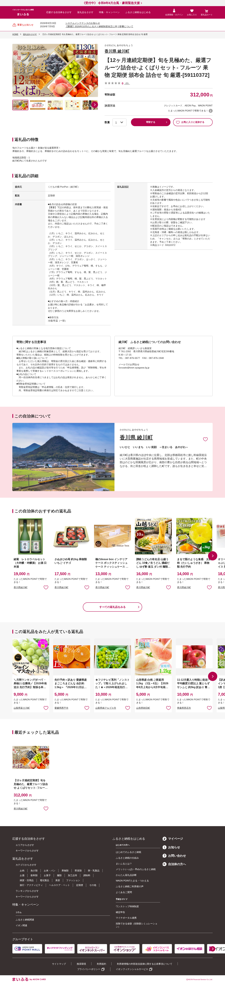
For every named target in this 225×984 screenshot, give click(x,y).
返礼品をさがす (85, 12)
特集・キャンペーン (109, 12)
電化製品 (44, 880)
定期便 (79, 885)
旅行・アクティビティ (31, 885)
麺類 (59, 875)
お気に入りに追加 (205, 439)
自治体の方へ (177, 864)
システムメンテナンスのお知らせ (82, 23)
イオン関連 (21, 925)
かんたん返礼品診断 (126, 875)
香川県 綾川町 (117, 51)
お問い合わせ (177, 855)
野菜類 (78, 870)
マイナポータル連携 (126, 917)
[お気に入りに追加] (205, 439)
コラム (19, 912)
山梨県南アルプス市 (105, 708)
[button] (94, 104)
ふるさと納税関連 (25, 919)
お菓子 (47, 875)
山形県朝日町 (143, 708)
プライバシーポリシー (88, 969)
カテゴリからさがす (26, 864)
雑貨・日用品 (27, 880)
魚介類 (34, 870)
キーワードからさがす (27, 850)
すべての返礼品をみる (112, 607)
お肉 (22, 870)
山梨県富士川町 (22, 708)
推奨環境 (81, 964)
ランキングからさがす (27, 891)
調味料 (86, 875)
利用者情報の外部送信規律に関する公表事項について (144, 964)
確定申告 (120, 912)
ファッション (73, 880)
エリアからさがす (25, 845)
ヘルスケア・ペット (59, 885)
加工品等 (72, 875)
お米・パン (49, 870)
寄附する (150, 122)
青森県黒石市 (184, 708)
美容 (57, 880)
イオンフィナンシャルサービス (132, 969)
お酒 (22, 875)
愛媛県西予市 (61, 708)
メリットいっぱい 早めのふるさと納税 (136, 869)
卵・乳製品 (93, 870)
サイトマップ (59, 964)
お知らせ (174, 847)
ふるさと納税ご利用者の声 (129, 886)
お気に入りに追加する (192, 122)
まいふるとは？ (124, 863)
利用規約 (101, 964)
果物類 (65, 870)
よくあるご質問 (124, 892)
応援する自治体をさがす (59, 12)
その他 (92, 885)
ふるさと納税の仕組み (127, 858)
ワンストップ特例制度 (127, 906)
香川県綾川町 (21, 587)
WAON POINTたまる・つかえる (132, 880)
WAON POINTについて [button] (211, 111)
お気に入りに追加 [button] (45, 587)
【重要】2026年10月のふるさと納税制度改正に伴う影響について (99, 26)
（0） (127, 83)
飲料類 (34, 875)
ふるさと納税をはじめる (138, 12)
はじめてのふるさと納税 (128, 852)
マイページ (175, 838)
